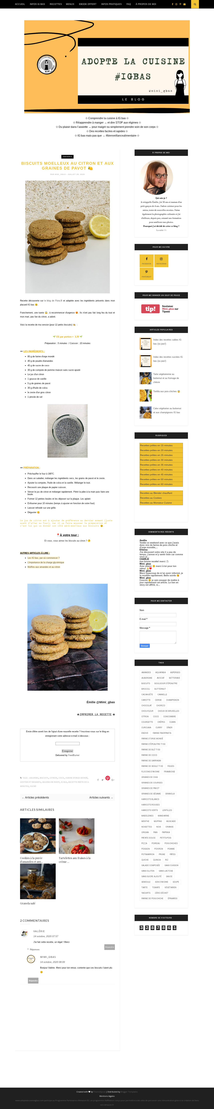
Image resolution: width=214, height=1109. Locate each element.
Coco (61, 778)
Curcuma (146, 727)
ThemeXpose (99, 1091)
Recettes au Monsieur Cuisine (156, 502)
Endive (144, 733)
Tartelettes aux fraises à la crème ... (74, 859)
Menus (70, 4)
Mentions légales (107, 1096)
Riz (166, 860)
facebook (146, 264)
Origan (145, 832)
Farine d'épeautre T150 (153, 744)
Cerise (158, 700)
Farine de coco (149, 755)
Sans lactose (166, 871)
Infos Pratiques (111, 4)
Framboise (169, 772)
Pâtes (172, 854)
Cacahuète (147, 694)
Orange (170, 827)
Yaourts (145, 893)
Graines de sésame (151, 794)
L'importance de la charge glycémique (46, 562)
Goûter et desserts (30, 782)
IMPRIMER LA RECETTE (96, 714)
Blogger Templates (129, 1091)
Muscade (171, 821)
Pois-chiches (171, 843)
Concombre (169, 716)
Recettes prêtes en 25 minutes (156, 455)
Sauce (169, 876)
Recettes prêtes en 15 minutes (156, 445)
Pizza (144, 843)
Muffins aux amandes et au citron (44, 567)
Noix (158, 827)
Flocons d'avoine (150, 772)
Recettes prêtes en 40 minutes (156, 469)
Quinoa (157, 860)
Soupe (176, 882)
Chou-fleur (147, 711)
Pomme (171, 849)
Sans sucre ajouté (151, 876)
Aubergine (146, 678)
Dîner (169, 727)
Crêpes (161, 722)
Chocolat (146, 705)
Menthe (145, 821)
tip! (150, 309)
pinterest (146, 277)
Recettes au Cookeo (151, 498)
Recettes (56, 4)
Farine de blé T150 (150, 749)
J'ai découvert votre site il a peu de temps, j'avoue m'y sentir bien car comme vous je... (161, 554)
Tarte (144, 887)
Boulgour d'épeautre (165, 683)
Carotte (145, 700)
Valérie (39, 931)
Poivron (158, 849)
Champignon (172, 700)
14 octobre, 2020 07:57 (45, 936)
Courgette (147, 722)
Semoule (145, 882)
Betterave (174, 678)
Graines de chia (149, 777)
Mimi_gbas (61, 174)
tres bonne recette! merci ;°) (154, 561)
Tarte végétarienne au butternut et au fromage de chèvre (166, 378)
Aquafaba (160, 672)
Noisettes (146, 827)
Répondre (109, 947)
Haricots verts (149, 810)
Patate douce (148, 838)
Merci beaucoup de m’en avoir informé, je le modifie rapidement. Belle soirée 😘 (161, 574)
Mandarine (163, 816)
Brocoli (145, 689)
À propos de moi (146, 4)
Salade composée (150, 865)
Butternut (160, 689)
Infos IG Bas (37, 4)
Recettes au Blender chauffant (156, 493)
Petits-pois (165, 838)
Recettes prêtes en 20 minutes (156, 450)
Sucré (33, 786)
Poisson (145, 849)
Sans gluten (147, 871)
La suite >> (161, 230)
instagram (161, 264)
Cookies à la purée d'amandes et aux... (31, 859)
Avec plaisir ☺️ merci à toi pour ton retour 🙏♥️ (158, 567)
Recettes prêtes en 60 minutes (156, 484)
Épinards (172, 898)
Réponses (35, 949)
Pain (155, 832)
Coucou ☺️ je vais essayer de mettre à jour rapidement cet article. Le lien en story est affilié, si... (159, 582)
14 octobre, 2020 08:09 (52, 962)
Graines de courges (151, 783)
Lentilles (167, 810)
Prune (162, 854)
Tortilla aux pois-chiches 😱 (166, 391)
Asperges (175, 672)
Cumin (172, 722)
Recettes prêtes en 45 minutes (156, 474)
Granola (170, 794)
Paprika (166, 832)
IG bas (64, 782)
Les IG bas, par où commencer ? (44, 558)
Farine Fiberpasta (162, 733)
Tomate (156, 887)
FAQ (129, 4)
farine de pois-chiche (152, 898)
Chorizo (160, 705)
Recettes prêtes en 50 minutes (156, 479)
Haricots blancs (150, 799)
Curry (159, 727)
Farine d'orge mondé (77, 778)
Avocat (161, 678)
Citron (53, 778)
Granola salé (27, 903)
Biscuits (44, 778)
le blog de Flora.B (53, 300)
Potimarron (147, 854)
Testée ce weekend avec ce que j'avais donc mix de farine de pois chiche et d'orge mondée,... (159, 545)
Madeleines (147, 816)
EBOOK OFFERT (87, 4)
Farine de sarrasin (151, 760)
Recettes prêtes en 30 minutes (156, 460)
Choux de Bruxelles (168, 711)
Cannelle (162, 694)
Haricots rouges (150, 805)
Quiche (145, 860)
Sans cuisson (171, 865)
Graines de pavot (51, 782)
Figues (171, 766)
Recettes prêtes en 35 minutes (156, 464)
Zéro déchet (161, 893)
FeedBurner (73, 755)
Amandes (67, 157)
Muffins (158, 821)
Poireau (156, 843)
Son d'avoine (161, 882)
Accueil (20, 4)
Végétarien (170, 887)
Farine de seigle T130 (152, 766)
